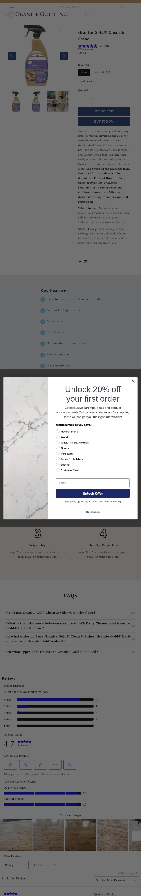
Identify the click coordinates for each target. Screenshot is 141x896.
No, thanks (93, 512)
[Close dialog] (133, 381)
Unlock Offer (93, 493)
